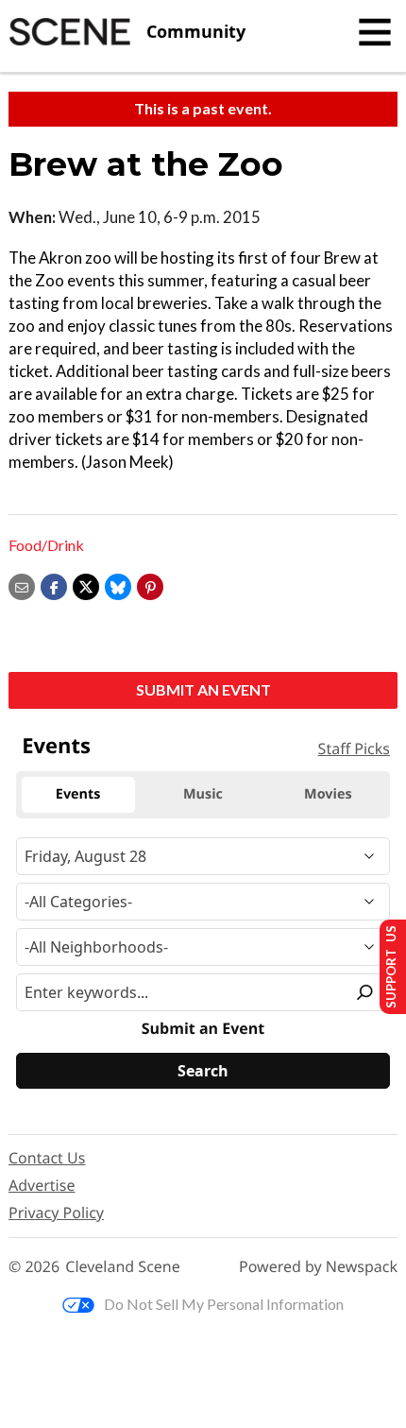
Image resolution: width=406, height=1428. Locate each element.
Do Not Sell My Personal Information (224, 1304)
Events (56, 745)
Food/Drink (46, 545)
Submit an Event (203, 689)
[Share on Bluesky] (118, 585)
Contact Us (46, 1157)
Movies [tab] (327, 794)
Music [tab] (203, 794)
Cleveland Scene (122, 1267)
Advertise (41, 1185)
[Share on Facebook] (54, 585)
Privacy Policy (56, 1212)
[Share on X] (86, 585)
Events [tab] (78, 794)
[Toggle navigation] (374, 32)
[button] (150, 585)
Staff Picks (354, 748)
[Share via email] (21, 585)
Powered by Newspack (318, 1267)
